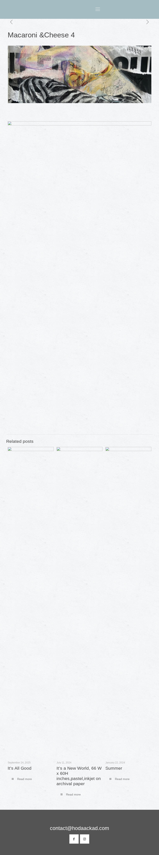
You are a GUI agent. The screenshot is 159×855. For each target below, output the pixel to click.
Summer (113, 768)
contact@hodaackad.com (79, 828)
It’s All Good (19, 768)
